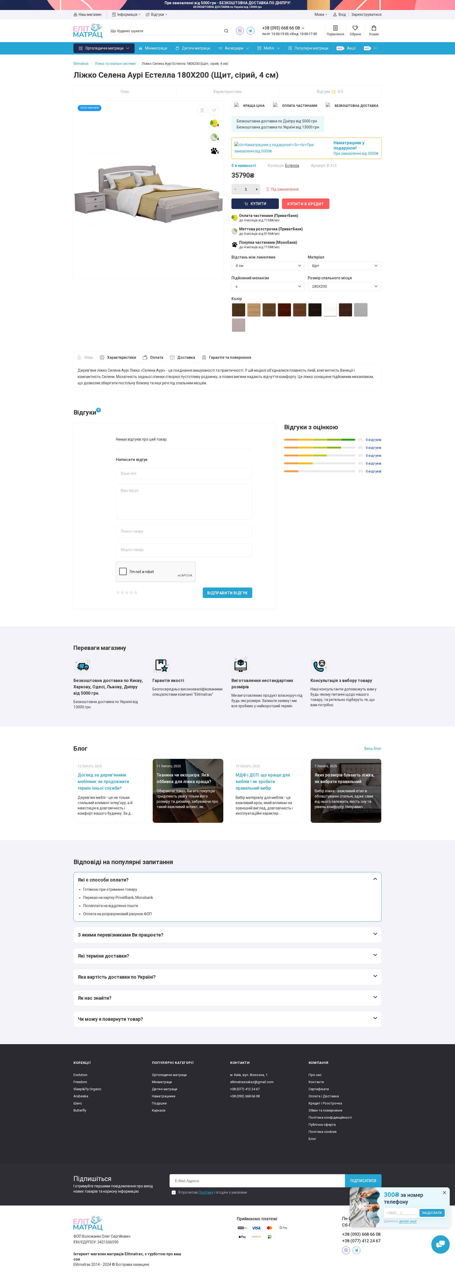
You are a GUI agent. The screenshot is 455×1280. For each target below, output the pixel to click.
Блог (312, 1139)
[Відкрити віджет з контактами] (440, 1244)
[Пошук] (226, 31)
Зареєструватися (367, 14)
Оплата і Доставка (324, 1096)
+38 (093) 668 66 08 (245, 1096)
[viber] (240, 31)
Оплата (156, 357)
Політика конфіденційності (330, 1117)
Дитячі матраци (196, 48)
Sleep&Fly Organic (87, 1089)
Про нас (315, 1075)
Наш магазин (90, 14)
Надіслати (432, 1213)
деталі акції (408, 1221)
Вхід (342, 14)
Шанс (77, 1103)
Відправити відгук (227, 593)
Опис (125, 91)
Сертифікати (319, 1089)
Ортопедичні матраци (104, 48)
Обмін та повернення (325, 1110)
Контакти (316, 1082)
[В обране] (214, 110)
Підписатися (363, 1181)
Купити (258, 204)
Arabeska (80, 1096)
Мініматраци (156, 48)
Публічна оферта (322, 1125)
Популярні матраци (311, 48)
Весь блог (373, 748)
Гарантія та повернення (230, 357)
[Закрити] (444, 1192)
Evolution (80, 1075)
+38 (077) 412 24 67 (245, 1089)
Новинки (381, 48)
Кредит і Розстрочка (325, 1103)
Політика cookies (323, 1132)
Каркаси (158, 1110)
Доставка (186, 357)
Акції (351, 48)
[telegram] (250, 31)
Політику (206, 1192)
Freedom (80, 1082)
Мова (319, 14)
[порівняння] (202, 110)
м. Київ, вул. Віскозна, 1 (249, 1075)
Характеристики (227, 91)
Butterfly (79, 1110)
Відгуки (157, 14)
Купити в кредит (305, 204)
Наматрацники (163, 1096)
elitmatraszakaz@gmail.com (252, 1082)
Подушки (159, 1103)
